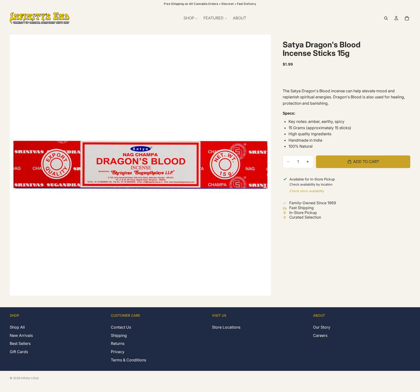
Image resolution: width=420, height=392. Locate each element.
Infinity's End (29, 378)
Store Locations (226, 327)
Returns (117, 343)
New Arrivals (21, 335)
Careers (320, 335)
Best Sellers (20, 343)
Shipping (119, 335)
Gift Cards (19, 351)
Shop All (17, 327)
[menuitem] (190, 18)
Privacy (117, 351)
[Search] (386, 18)
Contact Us (121, 327)
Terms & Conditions (128, 359)
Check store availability (306, 191)
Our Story (321, 327)
